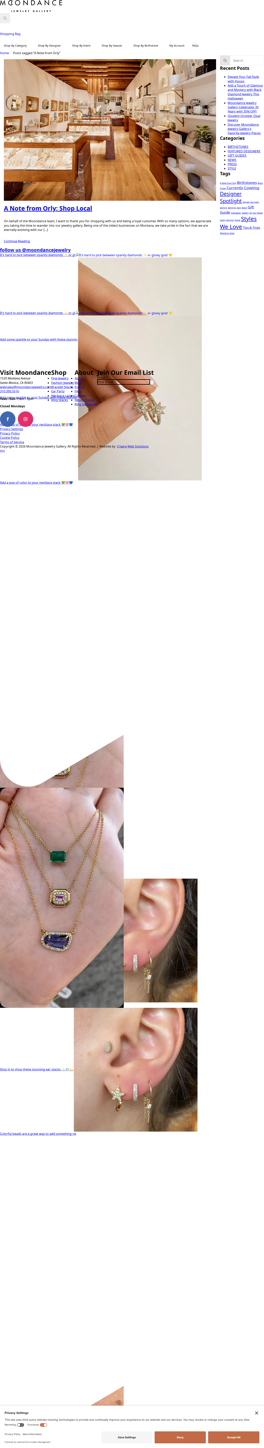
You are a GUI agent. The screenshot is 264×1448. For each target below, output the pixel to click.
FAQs (195, 45)
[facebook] (7, 419)
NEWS (232, 160)
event (244, 207)
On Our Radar (256, 213)
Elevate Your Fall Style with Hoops (243, 79)
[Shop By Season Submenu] (125, 45)
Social (237, 220)
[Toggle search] (5, 18)
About (79, 378)
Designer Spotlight (231, 197)
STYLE (232, 168)
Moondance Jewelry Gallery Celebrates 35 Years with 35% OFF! (243, 107)
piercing (230, 220)
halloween (236, 213)
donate (246, 202)
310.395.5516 (9, 391)
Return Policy (84, 400)
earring (223, 207)
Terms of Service (12, 442)
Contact (80, 396)
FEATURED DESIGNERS (244, 151)
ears (239, 207)
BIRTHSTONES (238, 147)
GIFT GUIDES (237, 155)
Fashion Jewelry (62, 383)
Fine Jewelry (59, 378)
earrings (232, 207)
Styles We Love (238, 223)
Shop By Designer (49, 45)
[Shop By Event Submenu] (94, 45)
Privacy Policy (10, 433)
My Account (176, 45)
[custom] (43, 419)
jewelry (245, 213)
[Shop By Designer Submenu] (64, 45)
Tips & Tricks (251, 228)
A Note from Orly (228, 183)
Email (102, 377)
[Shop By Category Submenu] (30, 45)
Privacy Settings (11, 429)
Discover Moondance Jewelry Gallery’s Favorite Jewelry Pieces (244, 128)
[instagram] (25, 419)
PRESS (232, 164)
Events (79, 387)
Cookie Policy (9, 438)
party (222, 220)
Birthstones (247, 182)
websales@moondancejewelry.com (25, 387)
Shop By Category (15, 45)
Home (4, 53)
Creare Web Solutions (133, 446)
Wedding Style (227, 233)
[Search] (225, 61)
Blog (78, 383)
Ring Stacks (59, 400)
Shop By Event (81, 45)
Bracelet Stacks (62, 387)
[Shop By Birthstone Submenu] (161, 45)
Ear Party (58, 391)
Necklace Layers (63, 396)
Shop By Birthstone (145, 45)
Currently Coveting (243, 187)
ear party (254, 202)
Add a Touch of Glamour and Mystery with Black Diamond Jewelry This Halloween (245, 92)
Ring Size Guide (86, 404)
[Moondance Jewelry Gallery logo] (31, 6)
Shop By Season (112, 45)
